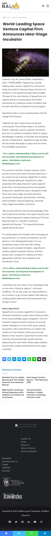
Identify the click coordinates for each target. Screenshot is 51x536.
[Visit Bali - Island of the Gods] (11, 6)
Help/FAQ (6, 468)
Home (7, 17)
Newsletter (6, 458)
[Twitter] (9, 359)
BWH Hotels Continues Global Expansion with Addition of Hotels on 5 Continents (13, 394)
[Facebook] (4, 359)
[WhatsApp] (29, 359)
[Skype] (19, 359)
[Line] (34, 359)
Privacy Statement (29, 451)
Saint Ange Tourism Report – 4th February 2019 (37, 380)
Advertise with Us (9, 461)
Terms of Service (28, 448)
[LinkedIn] (14, 359)
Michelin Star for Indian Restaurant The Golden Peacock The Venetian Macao (13, 381)
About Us (25, 445)
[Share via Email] (39, 359)
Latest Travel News (19, 17)
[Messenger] (24, 359)
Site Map (6, 471)
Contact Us (26, 439)
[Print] (44, 359)
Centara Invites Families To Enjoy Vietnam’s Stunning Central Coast (36, 394)
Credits (5, 464)
